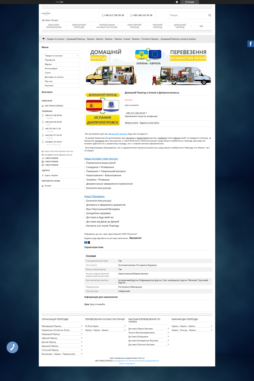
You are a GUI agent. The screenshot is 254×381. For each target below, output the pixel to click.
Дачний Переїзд (49, 342)
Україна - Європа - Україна (99, 39)
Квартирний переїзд (134, 26)
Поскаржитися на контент (124, 361)
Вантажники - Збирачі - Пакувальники (58, 354)
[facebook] (85, 243)
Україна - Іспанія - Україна (127, 39)
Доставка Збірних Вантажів (140, 329)
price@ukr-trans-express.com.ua (58, 155)
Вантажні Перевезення (53, 26)
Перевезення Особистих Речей (107, 26)
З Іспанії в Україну (149, 39)
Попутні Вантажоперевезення (141, 333)
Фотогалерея (51, 68)
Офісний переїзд (157, 26)
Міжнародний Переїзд (51, 326)
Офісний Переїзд (49, 338)
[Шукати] (209, 15)
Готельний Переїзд (50, 350)
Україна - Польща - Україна (184, 330)
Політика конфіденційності (148, 361)
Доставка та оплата (54, 77)
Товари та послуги (55, 39)
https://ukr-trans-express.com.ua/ (59, 151)
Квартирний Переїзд (51, 334)
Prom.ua (141, 358)
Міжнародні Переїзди (79, 26)
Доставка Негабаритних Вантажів (143, 340)
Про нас (49, 81)
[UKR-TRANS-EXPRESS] (46, 13)
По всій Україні (91, 326)
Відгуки (48, 64)
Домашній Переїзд (180, 26)
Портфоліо (50, 60)
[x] (89, 243)
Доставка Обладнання (138, 337)
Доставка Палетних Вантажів (141, 344)
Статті (48, 73)
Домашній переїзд (117, 134)
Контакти (49, 85)
